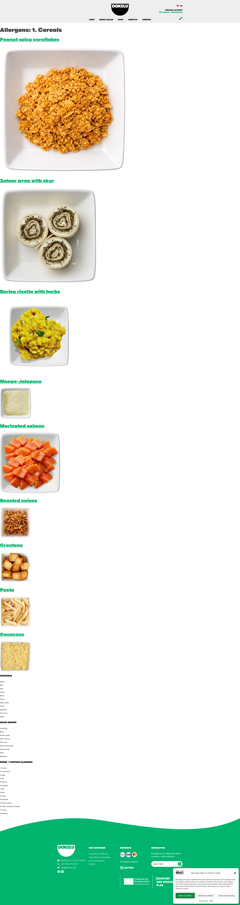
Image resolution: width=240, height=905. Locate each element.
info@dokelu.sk (68, 867)
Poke (1, 689)
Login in (165, 12)
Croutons (11, 545)
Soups (2, 699)
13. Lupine (3, 810)
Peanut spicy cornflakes (29, 39)
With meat (3, 742)
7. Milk (2, 789)
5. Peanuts (3, 782)
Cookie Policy (203, 901)
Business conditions (98, 854)
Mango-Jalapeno (21, 381)
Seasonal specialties (6, 746)
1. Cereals (3, 768)
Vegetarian (3, 710)
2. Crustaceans (5, 771)
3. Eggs (2, 775)
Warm (2, 753)
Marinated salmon (22, 425)
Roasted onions (18, 500)
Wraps (2, 692)
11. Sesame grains (6, 803)
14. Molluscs (4, 813)
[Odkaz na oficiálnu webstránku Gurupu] (127, 869)
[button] (235, 873)
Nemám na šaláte (205, 896)
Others (2, 706)
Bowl (1, 685)
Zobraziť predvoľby (226, 896)
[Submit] (180, 864)
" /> (122, 854)
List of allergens (96, 861)
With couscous (5, 739)
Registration (176, 12)
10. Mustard (4, 799)
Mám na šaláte (185, 896)
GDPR (211, 901)
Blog (120, 20)
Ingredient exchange (99, 857)
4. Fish (2, 778)
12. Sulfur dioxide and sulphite (10, 806)
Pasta (7, 589)
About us (132, 20)
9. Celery (3, 796)
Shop (91, 20)
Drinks (2, 696)
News (2, 732)
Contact (146, 20)
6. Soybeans (4, 785)
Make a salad (106, 20)
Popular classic (5, 735)
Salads (2, 682)
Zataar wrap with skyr (27, 180)
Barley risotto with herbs (30, 291)
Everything (3, 728)
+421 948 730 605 (69, 864)
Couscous (12, 634)
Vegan (2, 717)
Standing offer (5, 749)
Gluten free (4, 713)
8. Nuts (2, 792)
